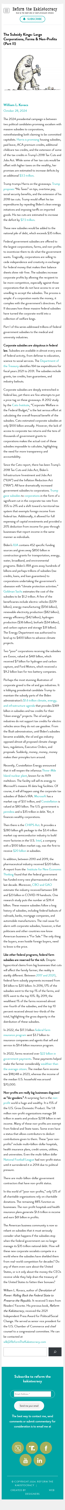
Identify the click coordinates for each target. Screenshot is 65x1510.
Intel (38, 840)
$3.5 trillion (27, 175)
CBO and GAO (42, 884)
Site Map (44, 1485)
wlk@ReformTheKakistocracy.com (24, 1341)
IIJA (15, 545)
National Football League (18, 1159)
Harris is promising (28, 139)
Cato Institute (20, 405)
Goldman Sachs (12, 591)
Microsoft (40, 796)
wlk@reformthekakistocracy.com (32, 1431)
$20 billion (19, 850)
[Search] (55, 1351)
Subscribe (34, 19)
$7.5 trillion (27, 219)
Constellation (49, 801)
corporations (32, 495)
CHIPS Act (32, 825)
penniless (8, 811)
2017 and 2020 (45, 975)
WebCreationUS (37, 1490)
